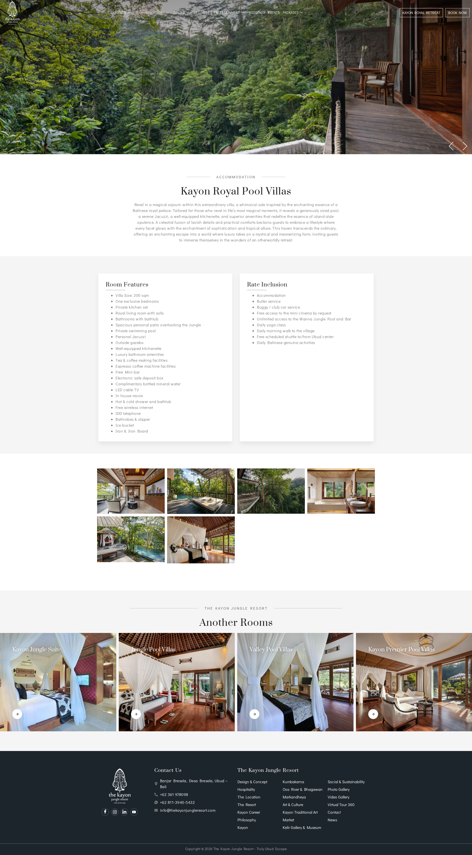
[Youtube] (134, 812)
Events (274, 12)
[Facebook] (105, 812)
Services (118, 12)
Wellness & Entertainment (216, 12)
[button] (451, 146)
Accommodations (150, 12)
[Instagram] (114, 812)
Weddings (257, 12)
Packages (290, 12)
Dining (179, 12)
